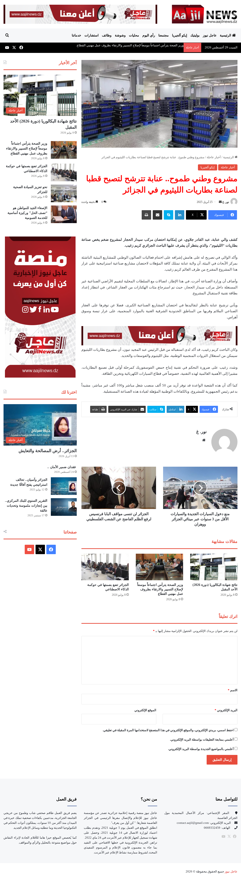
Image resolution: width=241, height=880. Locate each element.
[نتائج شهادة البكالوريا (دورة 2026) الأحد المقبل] (213, 567)
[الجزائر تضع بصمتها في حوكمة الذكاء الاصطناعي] (105, 567)
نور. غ (225, 202)
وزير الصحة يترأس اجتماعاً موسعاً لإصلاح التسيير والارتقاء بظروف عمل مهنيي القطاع (130, 45)
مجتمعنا (163, 35)
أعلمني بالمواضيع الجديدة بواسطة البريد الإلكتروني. (201, 749)
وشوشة (120, 35)
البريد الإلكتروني (226, 710)
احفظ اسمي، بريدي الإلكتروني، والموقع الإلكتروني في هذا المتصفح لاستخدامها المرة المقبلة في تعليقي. (168, 730)
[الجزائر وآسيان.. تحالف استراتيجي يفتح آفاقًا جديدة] (64, 486)
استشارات (91, 35)
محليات (134, 35)
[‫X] (40, 549)
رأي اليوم (148, 35)
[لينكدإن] (179, 215)
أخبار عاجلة (214, 157)
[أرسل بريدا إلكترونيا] (220, 202)
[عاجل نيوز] (205, 14)
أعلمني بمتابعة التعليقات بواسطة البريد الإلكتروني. (202, 739)
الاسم (232, 690)
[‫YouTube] (29, 549)
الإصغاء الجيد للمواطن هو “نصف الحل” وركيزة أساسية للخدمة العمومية (27, 213)
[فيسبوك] (234, 836)
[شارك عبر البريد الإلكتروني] (157, 215)
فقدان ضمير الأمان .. (62, 467)
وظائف (107, 35)
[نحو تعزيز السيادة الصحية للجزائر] (64, 193)
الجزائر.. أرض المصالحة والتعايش (48, 450)
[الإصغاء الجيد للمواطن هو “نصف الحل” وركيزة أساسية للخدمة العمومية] (64, 214)
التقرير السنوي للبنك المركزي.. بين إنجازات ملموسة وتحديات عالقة (26, 505)
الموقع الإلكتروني (145, 710)
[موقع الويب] (204, 440)
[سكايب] (168, 215)
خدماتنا (76, 35)
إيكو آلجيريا (179, 35)
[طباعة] (146, 215)
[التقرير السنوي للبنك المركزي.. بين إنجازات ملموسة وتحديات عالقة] (64, 507)
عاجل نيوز (210, 35)
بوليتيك (195, 35)
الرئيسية (226, 35)
